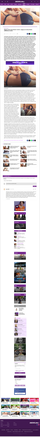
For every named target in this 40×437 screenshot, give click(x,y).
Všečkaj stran (21, 393)
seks (10, 140)
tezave (19, 140)
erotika (13, 140)
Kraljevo (37, 4)
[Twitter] (29, 34)
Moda (8, 4)
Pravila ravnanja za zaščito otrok (17, 431)
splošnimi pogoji (21, 370)
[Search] (37, 1)
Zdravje (15, 4)
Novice (2, 4)
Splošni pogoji (9, 431)
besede (9, 140)
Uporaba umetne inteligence (28, 431)
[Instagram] (7, 1)
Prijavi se (34, 186)
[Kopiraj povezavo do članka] (35, 34)
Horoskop (19, 4)
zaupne (7, 140)
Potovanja (32, 4)
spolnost (21, 140)
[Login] (31, 1)
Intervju (27, 4)
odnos (15, 140)
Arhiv (24, 376)
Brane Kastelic (7, 33)
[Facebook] (5, 1)
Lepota (12, 4)
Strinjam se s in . (20, 371)
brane (5, 140)
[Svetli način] (34, 1)
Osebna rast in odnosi (24, 4)
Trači (5, 4)
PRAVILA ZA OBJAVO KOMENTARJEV (8, 180)
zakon (17, 140)
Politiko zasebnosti (18, 371)
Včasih (17, 383)
